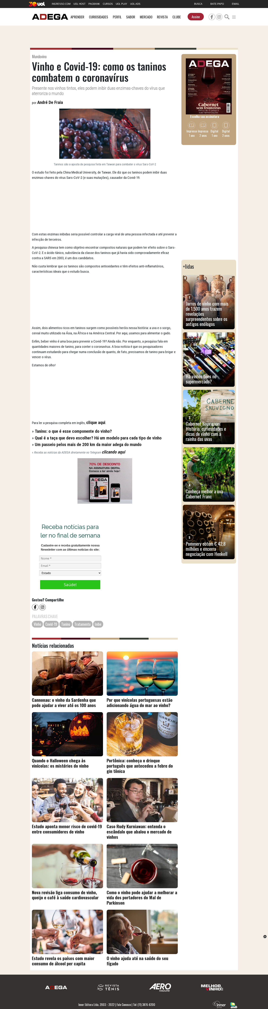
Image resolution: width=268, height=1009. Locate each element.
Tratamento (82, 624)
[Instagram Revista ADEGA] (219, 16)
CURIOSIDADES (98, 16)
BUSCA (198, 4)
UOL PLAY (121, 4)
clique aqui (95, 422)
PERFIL (117, 16)
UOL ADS (135, 4)
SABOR (130, 16)
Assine (196, 16)
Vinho (37, 624)
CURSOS (108, 4)
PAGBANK (94, 4)
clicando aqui (113, 452)
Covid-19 (51, 624)
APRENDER (77, 16)
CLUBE (176, 16)
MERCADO (146, 16)
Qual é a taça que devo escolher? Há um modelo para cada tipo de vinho (98, 438)
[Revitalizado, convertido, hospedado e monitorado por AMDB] (233, 1005)
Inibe (98, 624)
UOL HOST (79, 4)
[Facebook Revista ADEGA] (211, 16)
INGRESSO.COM (61, 4)
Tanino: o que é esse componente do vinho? (73, 431)
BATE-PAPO (217, 4)
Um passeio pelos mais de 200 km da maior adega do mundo (88, 444)
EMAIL (235, 4)
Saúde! (70, 584)
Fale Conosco (124, 1004)
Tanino (65, 624)
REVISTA (162, 16)
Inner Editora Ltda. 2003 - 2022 (96, 1004)
